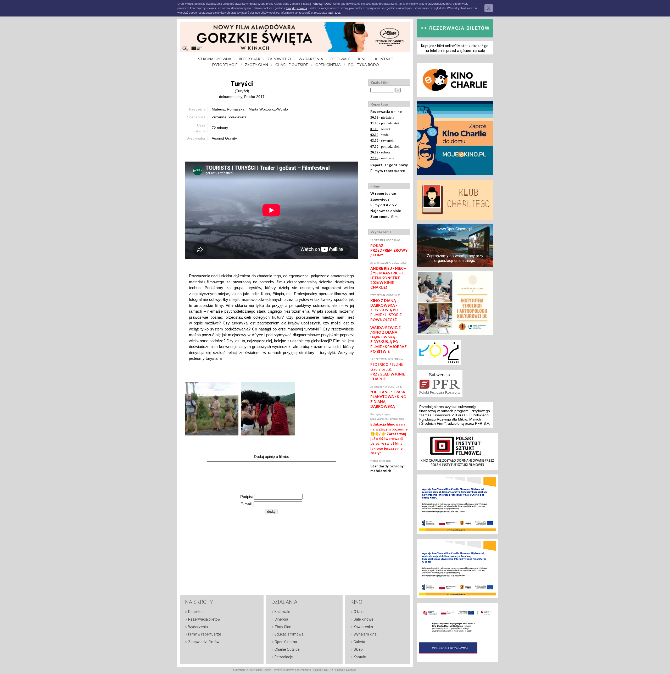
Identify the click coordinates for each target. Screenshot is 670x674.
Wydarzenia (198, 627)
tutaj (330, 12)
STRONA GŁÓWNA (214, 59)
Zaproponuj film (384, 216)
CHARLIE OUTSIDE (291, 64)
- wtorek (380, 129)
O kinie (359, 612)
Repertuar (196, 612)
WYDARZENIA (311, 59)
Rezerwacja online (386, 111)
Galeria (359, 642)
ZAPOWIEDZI (279, 59)
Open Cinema (286, 642)
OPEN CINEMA (328, 64)
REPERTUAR (249, 59)
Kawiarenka (363, 627)
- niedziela (382, 117)
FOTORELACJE (225, 64)
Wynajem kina (365, 634)
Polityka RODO (323, 669)
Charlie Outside (287, 649)
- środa (379, 135)
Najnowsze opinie (385, 210)
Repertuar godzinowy (389, 165)
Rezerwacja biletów (204, 619)
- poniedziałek (385, 123)
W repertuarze (383, 193)
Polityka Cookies (345, 669)
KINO (362, 59)
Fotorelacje (284, 657)
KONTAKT (384, 59)
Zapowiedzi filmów (204, 642)
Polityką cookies (296, 8)
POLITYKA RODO (363, 64)
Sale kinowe (363, 619)
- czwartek (382, 140)
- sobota (380, 152)
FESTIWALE (340, 59)
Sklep (358, 649)
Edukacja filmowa (289, 634)
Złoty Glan (283, 627)
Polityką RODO (321, 3)
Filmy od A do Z (383, 205)
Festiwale (282, 612)
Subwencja (439, 375)
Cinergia (281, 619)
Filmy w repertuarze (387, 170)
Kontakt (360, 657)
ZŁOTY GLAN (256, 64)
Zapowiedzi (380, 199)
